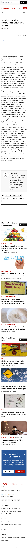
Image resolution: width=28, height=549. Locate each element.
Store (2, 540)
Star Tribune (14, 141)
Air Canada (14, 198)
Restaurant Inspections (7, 524)
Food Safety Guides (15, 508)
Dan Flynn (6, 252)
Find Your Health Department (8, 521)
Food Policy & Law (6, 243)
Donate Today (8, 471)
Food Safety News (15, 547)
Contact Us (9, 537)
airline (22, 198)
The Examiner (18, 156)
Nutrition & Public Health (8, 17)
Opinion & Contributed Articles (8, 511)
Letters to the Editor (6, 527)
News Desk (6, 28)
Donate (7, 540)
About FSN (20, 471)
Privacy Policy (16, 537)
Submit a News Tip (16, 527)
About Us (3, 537)
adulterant (5, 198)
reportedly (18, 104)
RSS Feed (3, 529)
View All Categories (10, 513)
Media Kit (23, 537)
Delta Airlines (6, 201)
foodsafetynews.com (6, 487)
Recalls (3, 358)
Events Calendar (18, 524)
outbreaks (19, 511)
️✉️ (3, 494)
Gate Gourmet (16, 201)
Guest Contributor (8, 278)
